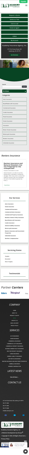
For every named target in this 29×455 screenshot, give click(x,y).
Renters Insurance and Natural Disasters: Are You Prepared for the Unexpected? (13, 165)
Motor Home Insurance (9, 130)
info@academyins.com (8, 410)
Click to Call (14, 24)
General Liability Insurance (12, 225)
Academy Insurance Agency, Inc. (11, 430)
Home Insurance (7, 121)
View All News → (14, 377)
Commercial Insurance (9, 108)
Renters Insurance (8, 138)
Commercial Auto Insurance (12, 212)
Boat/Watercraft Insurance (10, 103)
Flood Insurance (7, 117)
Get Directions (14, 55)
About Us (14, 313)
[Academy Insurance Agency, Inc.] (10, 6)
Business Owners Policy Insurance (14, 217)
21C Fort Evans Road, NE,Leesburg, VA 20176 (13, 400)
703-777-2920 (6, 405)
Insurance (6, 125)
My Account (14, 40)
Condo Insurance (8, 112)
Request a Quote (14, 15)
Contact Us (14, 320)
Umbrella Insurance (8, 143)
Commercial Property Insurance (14, 214)
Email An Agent (14, 323)
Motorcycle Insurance (9, 134)
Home (14, 310)
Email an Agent (14, 28)
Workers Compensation (11, 238)
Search (4, 84)
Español (23, 1)
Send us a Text (14, 19)
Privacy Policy (14, 325)
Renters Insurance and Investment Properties (14, 232)
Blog (14, 318)
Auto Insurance (7, 99)
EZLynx (20, 433)
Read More (7, 185)
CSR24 (14, 36)
